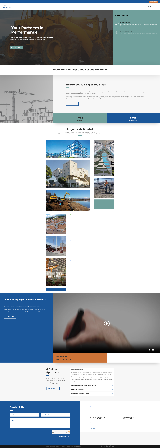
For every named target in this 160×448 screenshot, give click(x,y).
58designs (78, 446)
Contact (144, 6)
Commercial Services (126, 31)
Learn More (72, 103)
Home (128, 6)
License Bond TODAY (154, 1)
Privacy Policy (92, 428)
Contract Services (125, 22)
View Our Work (16, 47)
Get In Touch (53, 388)
